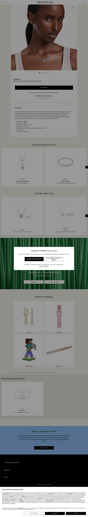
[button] (72, 248)
